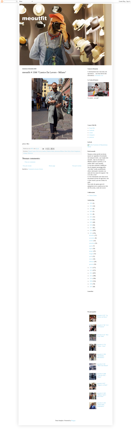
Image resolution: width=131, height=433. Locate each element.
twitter (91, 132)
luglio (91, 248)
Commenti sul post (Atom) (35, 169)
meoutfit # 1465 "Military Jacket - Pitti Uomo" (102, 395)
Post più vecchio (76, 166)
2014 (91, 267)
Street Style (68, 151)
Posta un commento (30, 162)
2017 (91, 227)
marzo (91, 259)
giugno (91, 251)
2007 (91, 286)
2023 (91, 211)
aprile (91, 256)
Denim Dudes (93, 195)
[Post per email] (43, 148)
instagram (92, 135)
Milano (62, 151)
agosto (91, 246)
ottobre (91, 240)
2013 (91, 270)
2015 (91, 233)
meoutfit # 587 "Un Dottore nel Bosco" (102, 316)
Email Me (92, 128)
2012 (91, 273)
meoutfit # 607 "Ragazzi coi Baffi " (102, 384)
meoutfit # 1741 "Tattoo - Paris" (101, 345)
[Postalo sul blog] (48, 149)
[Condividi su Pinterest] (54, 149)
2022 (91, 214)
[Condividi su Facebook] (52, 149)
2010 (91, 278)
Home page (52, 166)
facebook (91, 130)
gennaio (91, 264)
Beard (30, 151)
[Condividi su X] (50, 149)
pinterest (91, 137)
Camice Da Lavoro (37, 151)
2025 (91, 206)
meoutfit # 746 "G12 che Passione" (102, 325)
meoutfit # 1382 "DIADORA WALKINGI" (101, 356)
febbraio (91, 261)
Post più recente (27, 166)
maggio (91, 253)
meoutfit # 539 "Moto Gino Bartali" (102, 364)
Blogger (73, 420)
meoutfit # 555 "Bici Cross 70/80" (102, 335)
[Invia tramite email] (46, 149)
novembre (92, 238)
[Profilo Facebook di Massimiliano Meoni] (98, 146)
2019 (91, 222)
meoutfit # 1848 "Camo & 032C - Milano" (101, 375)
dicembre (92, 235)
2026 (91, 203)
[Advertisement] (97, 111)
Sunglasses (77, 151)
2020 (91, 219)
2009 (91, 281)
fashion (44, 151)
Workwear (30, 153)
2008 (91, 284)
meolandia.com (99, 75)
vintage (25, 153)
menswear (57, 151)
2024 (91, 208)
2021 (91, 217)
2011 (91, 276)
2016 (91, 230)
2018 (91, 225)
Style (72, 151)
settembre (92, 243)
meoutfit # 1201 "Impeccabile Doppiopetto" (101, 404)
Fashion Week (50, 151)
